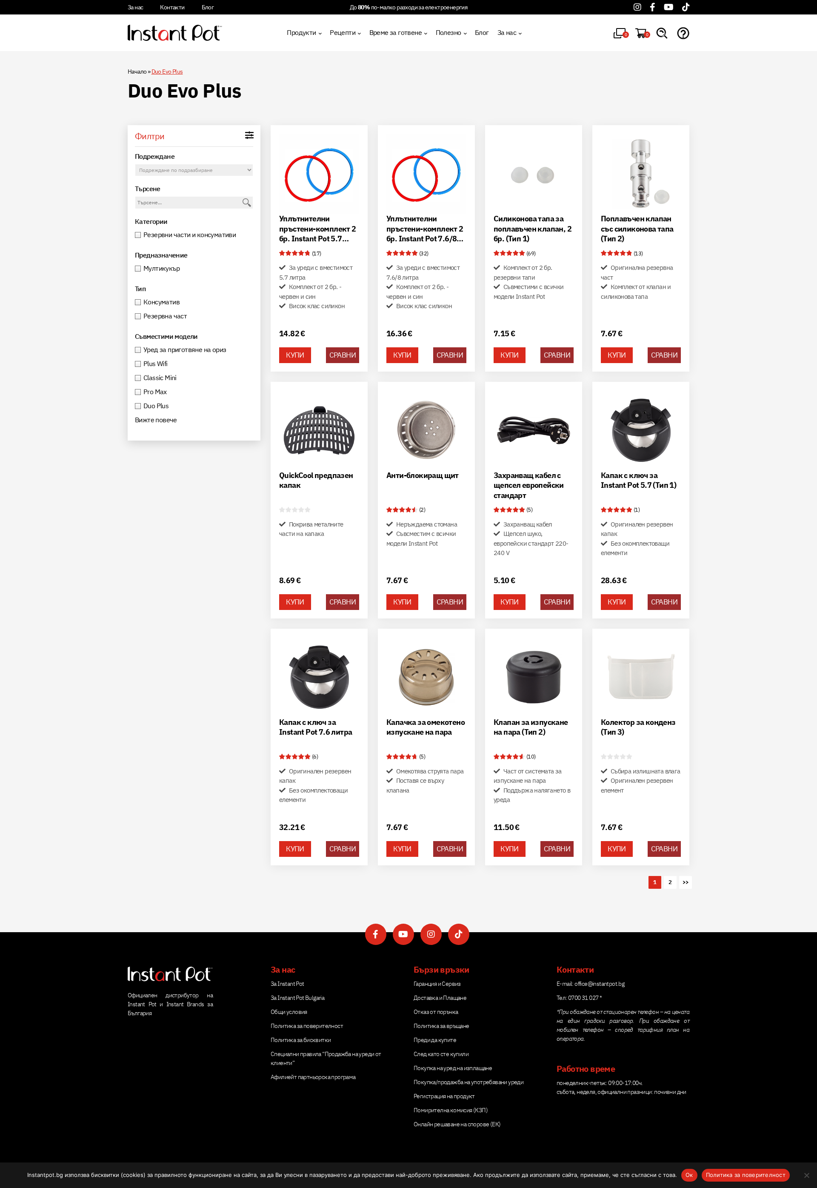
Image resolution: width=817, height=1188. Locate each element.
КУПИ (295, 355)
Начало (137, 71)
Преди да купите (435, 1040)
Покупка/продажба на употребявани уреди (468, 1082)
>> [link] (686, 882)
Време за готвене (395, 32)
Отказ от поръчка (436, 1012)
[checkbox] (194, 235)
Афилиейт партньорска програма (313, 1077)
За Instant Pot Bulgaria (297, 998)
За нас (135, 7)
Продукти (301, 32)
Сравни (342, 355)
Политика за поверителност (307, 1026)
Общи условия (289, 1012)
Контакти (172, 7)
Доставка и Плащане (440, 998)
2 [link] (669, 882)
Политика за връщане (441, 1026)
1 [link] (654, 882)
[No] (806, 1175)
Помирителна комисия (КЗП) (451, 1110)
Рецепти (342, 32)
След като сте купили (441, 1054)
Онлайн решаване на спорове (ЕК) (457, 1124)
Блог (208, 7)
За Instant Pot (287, 984)
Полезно (448, 32)
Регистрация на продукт (444, 1096)
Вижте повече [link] (156, 419)
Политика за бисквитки (301, 1040)
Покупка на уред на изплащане (453, 1068)
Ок (689, 1174)
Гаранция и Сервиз (437, 984)
